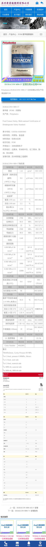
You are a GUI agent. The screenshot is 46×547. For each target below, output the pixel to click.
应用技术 (40, 10)
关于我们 (17, 15)
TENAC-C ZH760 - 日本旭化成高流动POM (23, 538)
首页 (5, 10)
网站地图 (40, 15)
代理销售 (28, 10)
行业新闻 (5, 15)
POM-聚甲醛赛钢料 (25, 34)
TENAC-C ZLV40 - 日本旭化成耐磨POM (7, 538)
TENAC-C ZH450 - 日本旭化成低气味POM (39, 538)
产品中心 (17, 10)
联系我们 (28, 15)
